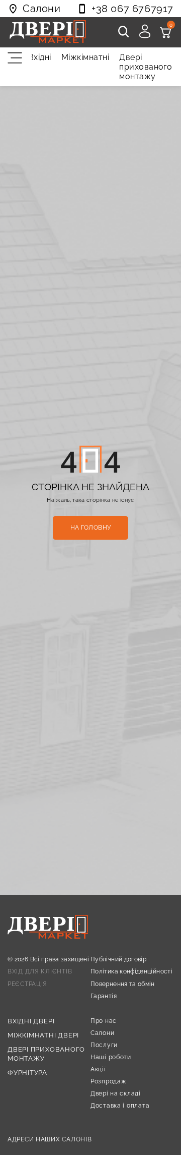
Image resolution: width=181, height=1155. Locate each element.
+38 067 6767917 (132, 9)
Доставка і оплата (119, 1105)
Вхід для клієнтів (40, 971)
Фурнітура (27, 1072)
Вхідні (39, 57)
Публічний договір (118, 959)
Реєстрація (27, 984)
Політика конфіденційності (131, 971)
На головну (90, 527)
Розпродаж (108, 1081)
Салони (102, 1032)
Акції (98, 1069)
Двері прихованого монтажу (145, 66)
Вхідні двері (31, 1021)
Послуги (104, 1045)
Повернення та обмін (122, 984)
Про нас (103, 1020)
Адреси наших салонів (50, 1139)
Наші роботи (110, 1057)
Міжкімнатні (85, 57)
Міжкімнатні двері (43, 1035)
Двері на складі (115, 1093)
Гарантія (103, 996)
